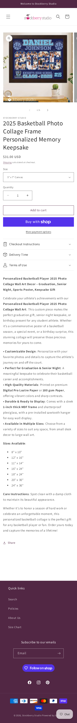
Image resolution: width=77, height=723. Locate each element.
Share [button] (11, 543)
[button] (8, 16)
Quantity (8, 187)
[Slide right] (47, 110)
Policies (13, 608)
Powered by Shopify (52, 715)
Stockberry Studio (32, 715)
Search (12, 599)
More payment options (38, 231)
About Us (14, 618)
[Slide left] (29, 110)
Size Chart (15, 627)
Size (5, 169)
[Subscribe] (58, 653)
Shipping (7, 162)
